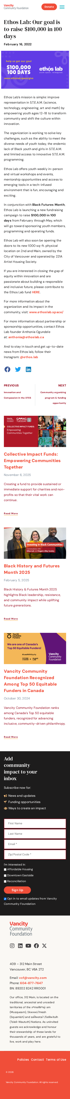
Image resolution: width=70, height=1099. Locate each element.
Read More (11, 513)
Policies (23, 1060)
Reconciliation (16, 881)
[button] (62, 7)
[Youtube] (28, 945)
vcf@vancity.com (33, 978)
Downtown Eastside (20, 875)
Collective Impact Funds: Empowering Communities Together (32, 460)
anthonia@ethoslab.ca (26, 337)
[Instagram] (12, 945)
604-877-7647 (31, 983)
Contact (37, 1060)
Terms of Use (56, 1060)
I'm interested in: (15, 864)
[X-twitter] (44, 945)
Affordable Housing (19, 869)
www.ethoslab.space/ (46, 312)
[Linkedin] (20, 945)
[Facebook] (36, 945)
